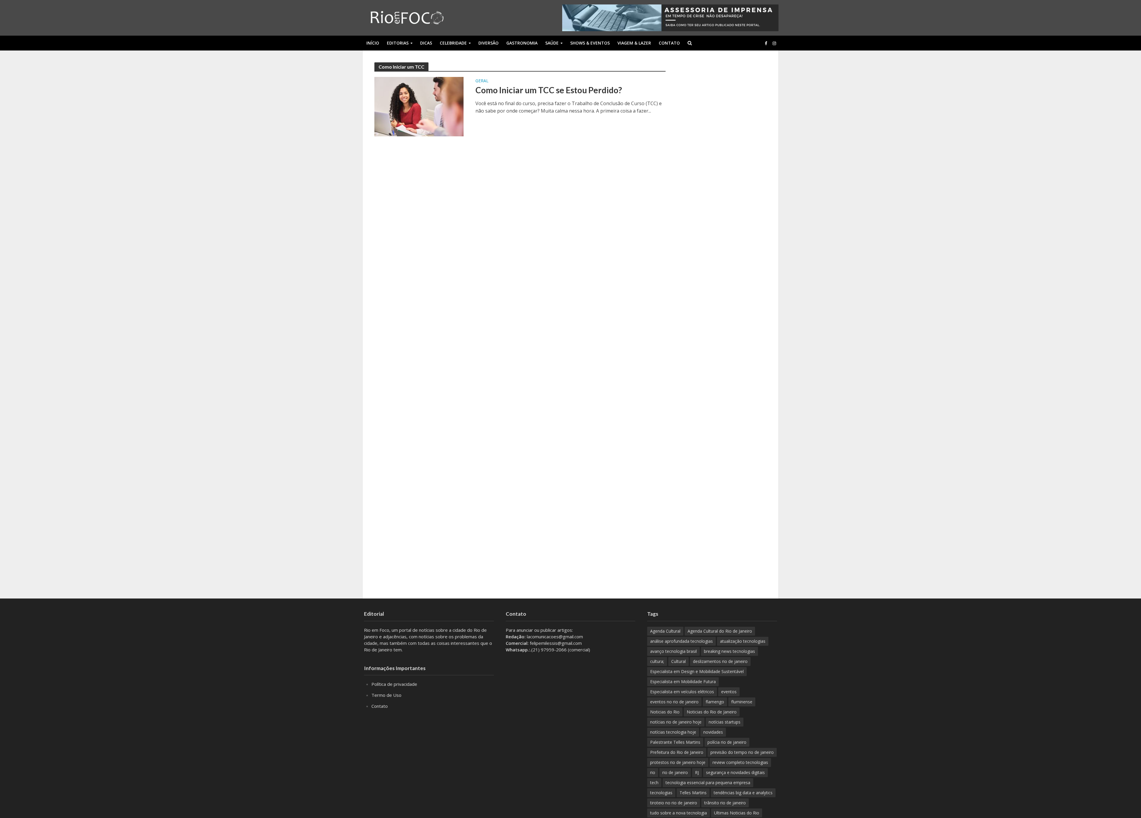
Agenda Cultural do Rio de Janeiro (720, 631)
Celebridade (453, 43)
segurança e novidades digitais (735, 772)
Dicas (426, 43)
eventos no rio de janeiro (674, 702)
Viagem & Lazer (634, 43)
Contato (669, 43)
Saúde (552, 43)
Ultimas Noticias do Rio (736, 813)
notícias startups (724, 722)
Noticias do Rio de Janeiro (712, 712)
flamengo (715, 702)
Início (372, 43)
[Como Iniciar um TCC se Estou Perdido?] (419, 106)
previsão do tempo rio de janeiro (742, 752)
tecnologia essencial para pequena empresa (708, 782)
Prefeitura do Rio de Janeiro (676, 752)
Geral (481, 81)
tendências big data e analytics (743, 792)
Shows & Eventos (590, 43)
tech (654, 782)
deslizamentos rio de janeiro (720, 661)
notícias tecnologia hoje (673, 732)
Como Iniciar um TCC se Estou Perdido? (548, 90)
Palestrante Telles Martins (675, 742)
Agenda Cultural (665, 631)
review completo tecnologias (740, 762)
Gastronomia (522, 43)
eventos (729, 691)
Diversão (488, 43)
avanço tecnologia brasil (673, 651)
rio (652, 772)
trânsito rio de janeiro (725, 803)
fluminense (741, 702)
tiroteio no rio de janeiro (673, 803)
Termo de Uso (386, 695)
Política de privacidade (394, 684)
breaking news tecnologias (729, 651)
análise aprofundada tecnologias (681, 641)
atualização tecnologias (742, 641)
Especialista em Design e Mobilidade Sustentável (697, 671)
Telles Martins (693, 792)
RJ (697, 772)
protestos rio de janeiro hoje (677, 762)
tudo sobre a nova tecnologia (678, 813)
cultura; (657, 661)
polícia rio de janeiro (726, 742)
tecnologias (661, 792)
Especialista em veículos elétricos (682, 691)
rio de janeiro (675, 772)
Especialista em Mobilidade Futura (683, 681)
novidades (713, 732)
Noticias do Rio (665, 712)
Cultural (678, 661)
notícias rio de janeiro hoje (676, 722)
